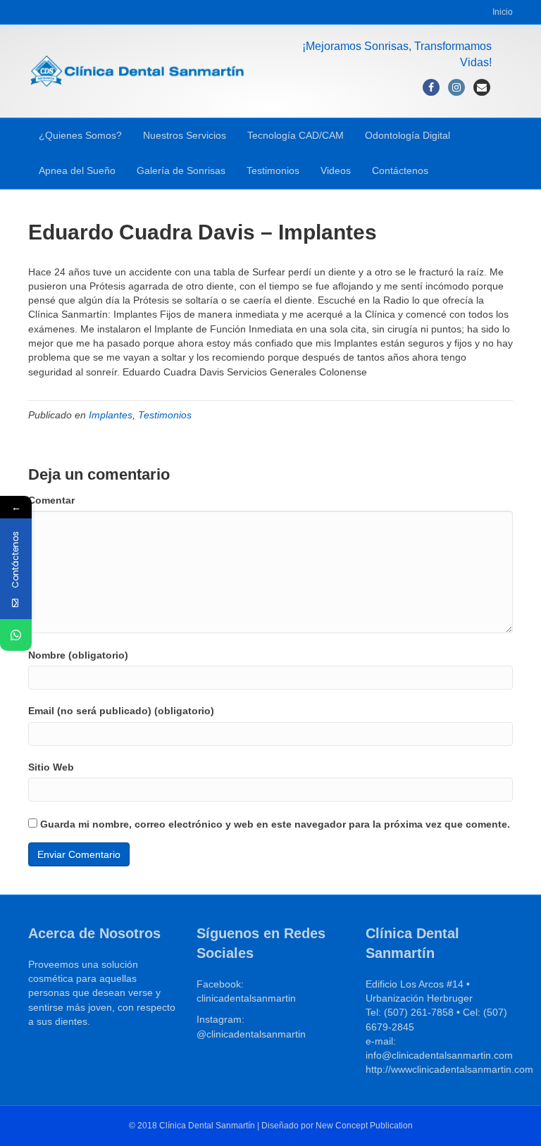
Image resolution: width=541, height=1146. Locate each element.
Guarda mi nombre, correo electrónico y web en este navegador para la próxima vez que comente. (275, 824)
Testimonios (273, 170)
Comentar (51, 500)
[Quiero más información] (16, 635)
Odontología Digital (407, 135)
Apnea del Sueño (77, 170)
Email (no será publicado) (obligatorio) (121, 710)
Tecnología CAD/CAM (295, 135)
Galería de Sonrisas (181, 170)
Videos (336, 170)
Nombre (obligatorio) (78, 655)
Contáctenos (400, 170)
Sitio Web (51, 767)
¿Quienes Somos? (80, 135)
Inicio (502, 12)
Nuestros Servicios (184, 135)
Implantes (110, 415)
